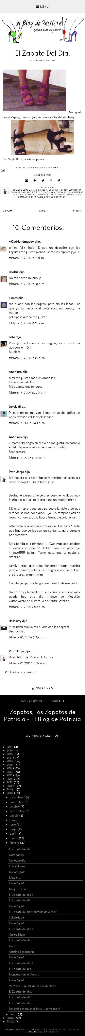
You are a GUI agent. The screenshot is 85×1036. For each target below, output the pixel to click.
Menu (44, 6)
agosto (14, 815)
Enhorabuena (17, 866)
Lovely (13, 406)
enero (14, 1014)
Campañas (16, 855)
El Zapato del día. (20, 849)
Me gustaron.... (19, 889)
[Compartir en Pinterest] (59, 180)
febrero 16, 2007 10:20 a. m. (28, 393)
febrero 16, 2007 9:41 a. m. (27, 323)
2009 (10, 786)
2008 (10, 789)
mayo (14, 829)
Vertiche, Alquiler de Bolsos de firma (32, 986)
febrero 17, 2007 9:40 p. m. (27, 423)
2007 (10, 793)
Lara (12, 337)
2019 (10, 750)
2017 (10, 757)
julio (13, 820)
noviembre (17, 802)
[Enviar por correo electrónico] (26, 180)
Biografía (57, 701)
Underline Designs (48, 1032)
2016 (10, 761)
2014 (10, 768)
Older (76, 211)
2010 (10, 782)
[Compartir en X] (43, 180)
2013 (10, 772)
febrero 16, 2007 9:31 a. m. (27, 258)
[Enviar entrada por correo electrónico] (42, 170)
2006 (10, 1018)
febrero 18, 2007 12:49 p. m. (27, 458)
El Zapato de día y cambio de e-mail (33, 912)
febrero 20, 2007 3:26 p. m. (27, 637)
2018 (10, 754)
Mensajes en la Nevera (24, 974)
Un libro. (14, 946)
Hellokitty (15, 621)
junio (13, 824)
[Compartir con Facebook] (51, 180)
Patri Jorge (16, 472)
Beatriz (14, 272)
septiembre (18, 811)
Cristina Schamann (21, 951)
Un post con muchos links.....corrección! (34, 1008)
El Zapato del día (20, 900)
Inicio (42, 211)
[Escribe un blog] (35, 180)
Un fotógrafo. (17, 860)
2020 (10, 747)
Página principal (32, 701)
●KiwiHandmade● (21, 241)
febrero (15, 842)
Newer (8, 211)
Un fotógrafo (17, 957)
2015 (10, 764)
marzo (14, 838)
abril (13, 833)
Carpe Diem (17, 934)
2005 (10, 1021)
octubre (15, 806)
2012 (10, 775)
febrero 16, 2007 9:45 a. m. (27, 358)
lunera (13, 298)
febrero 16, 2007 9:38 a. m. (27, 284)
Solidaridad (16, 917)
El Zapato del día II (21, 895)
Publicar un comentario (21, 672)
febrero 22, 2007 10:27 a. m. (28, 663)
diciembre (17, 797)
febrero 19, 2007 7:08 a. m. (27, 607)
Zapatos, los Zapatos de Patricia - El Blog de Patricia (42, 715)
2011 (10, 779)
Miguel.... (15, 877)
